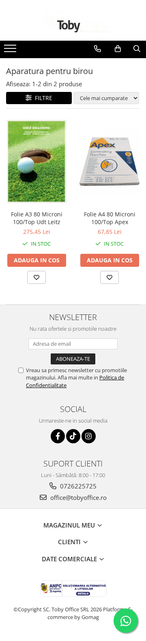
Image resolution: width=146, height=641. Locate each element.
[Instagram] (89, 436)
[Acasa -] (73, 20)
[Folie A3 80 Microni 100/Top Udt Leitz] (36, 161)
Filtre (42, 98)
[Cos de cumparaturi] (118, 49)
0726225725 (77, 486)
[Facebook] (58, 436)
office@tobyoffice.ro (78, 497)
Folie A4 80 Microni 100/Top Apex (109, 218)
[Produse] (11, 51)
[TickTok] (73, 436)
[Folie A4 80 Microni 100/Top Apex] (109, 161)
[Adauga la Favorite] (36, 277)
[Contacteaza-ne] (97, 49)
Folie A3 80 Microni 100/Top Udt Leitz (36, 218)
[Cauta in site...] (137, 49)
